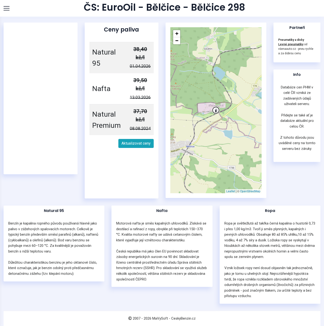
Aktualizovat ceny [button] (136, 143)
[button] (216, 110)
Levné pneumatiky (290, 44)
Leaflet (230, 191)
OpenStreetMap (250, 191)
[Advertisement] (41, 98)
